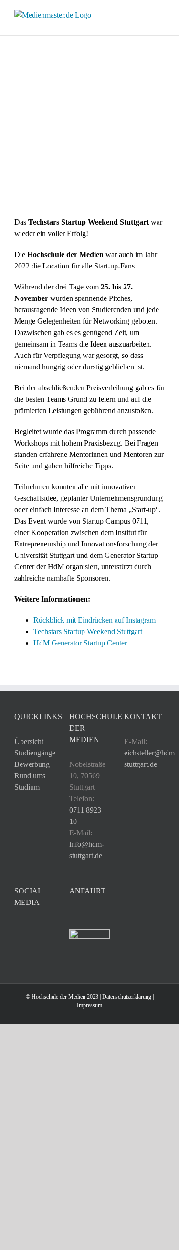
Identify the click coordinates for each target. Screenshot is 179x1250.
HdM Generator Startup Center (80, 643)
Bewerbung (32, 764)
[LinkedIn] (30, 927)
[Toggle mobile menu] (161, 15)
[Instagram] (17, 927)
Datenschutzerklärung (126, 996)
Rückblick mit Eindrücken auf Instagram (94, 620)
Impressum (89, 1005)
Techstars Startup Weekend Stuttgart (87, 631)
